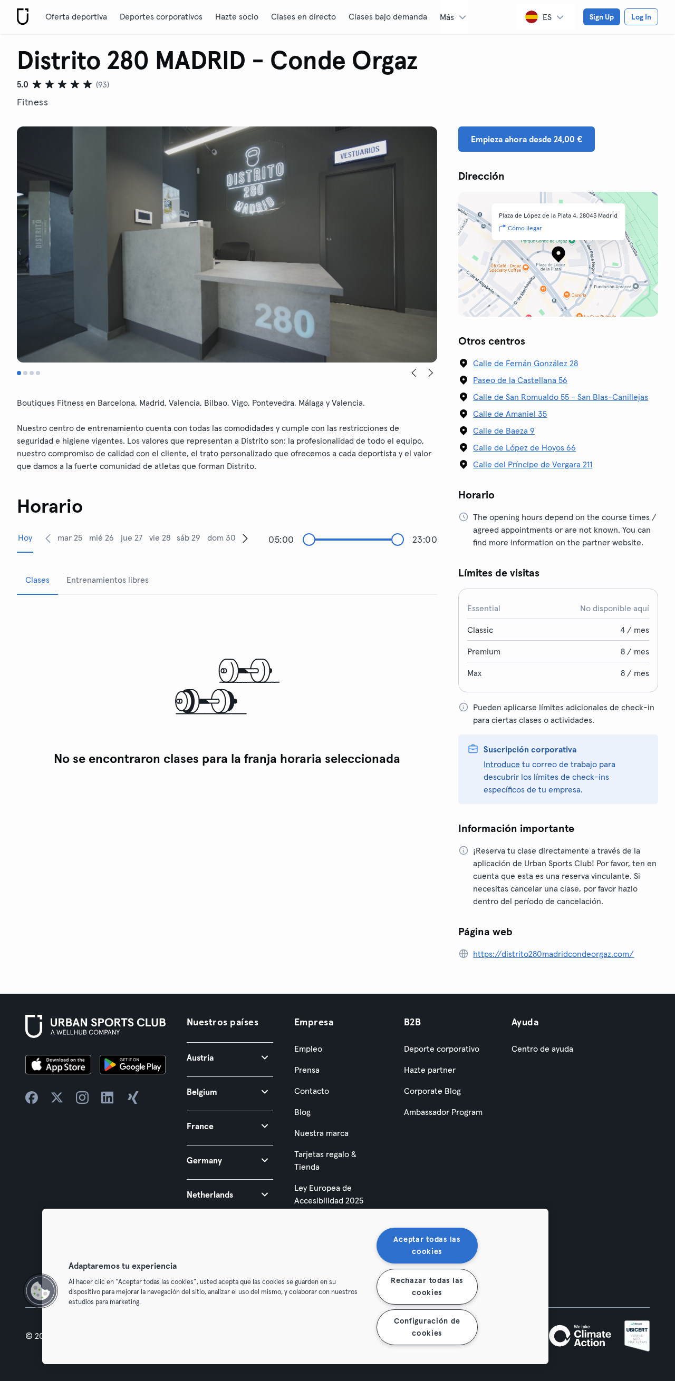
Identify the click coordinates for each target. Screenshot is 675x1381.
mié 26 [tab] (101, 537)
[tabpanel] (227, 687)
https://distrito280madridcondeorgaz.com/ (553, 953)
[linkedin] (107, 1097)
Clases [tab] (37, 579)
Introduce (502, 764)
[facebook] (31, 1097)
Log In (641, 17)
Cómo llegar (525, 228)
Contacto (311, 1090)
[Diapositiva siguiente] (431, 373)
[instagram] (82, 1097)
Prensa (307, 1069)
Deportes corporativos (161, 16)
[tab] (19, 373)
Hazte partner (430, 1069)
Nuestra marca (321, 1133)
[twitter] (57, 1097)
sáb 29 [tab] (188, 537)
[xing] (133, 1097)
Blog (302, 1111)
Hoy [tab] (25, 537)
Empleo (308, 1048)
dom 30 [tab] (221, 537)
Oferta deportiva (76, 16)
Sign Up (602, 17)
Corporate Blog (432, 1090)
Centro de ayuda (542, 1048)
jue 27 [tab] (131, 537)
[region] (295, 1286)
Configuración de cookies (427, 1327)
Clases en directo (303, 16)
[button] (230, 1057)
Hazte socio (236, 16)
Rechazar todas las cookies (427, 1286)
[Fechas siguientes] (245, 538)
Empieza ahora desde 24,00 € (526, 139)
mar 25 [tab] (69, 537)
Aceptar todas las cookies (426, 1245)
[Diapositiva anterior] (414, 373)
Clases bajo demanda (388, 16)
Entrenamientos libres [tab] (107, 579)
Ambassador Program (443, 1111)
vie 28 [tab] (159, 537)
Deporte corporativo (441, 1048)
